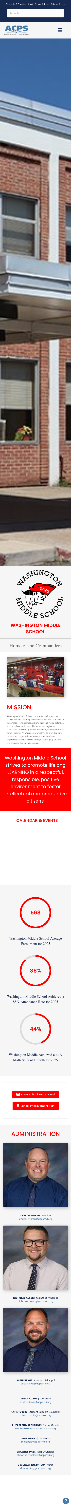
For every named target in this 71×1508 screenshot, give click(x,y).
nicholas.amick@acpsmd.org (35, 1301)
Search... (35, 7)
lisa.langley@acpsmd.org (35, 1441)
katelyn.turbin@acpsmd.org (36, 1415)
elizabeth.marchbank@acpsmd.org (35, 1428)
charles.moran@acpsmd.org (35, 1219)
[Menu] (60, 30)
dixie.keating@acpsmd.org (35, 1468)
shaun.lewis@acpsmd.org (35, 1383)
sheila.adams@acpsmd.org (35, 1402)
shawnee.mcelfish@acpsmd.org (35, 1455)
